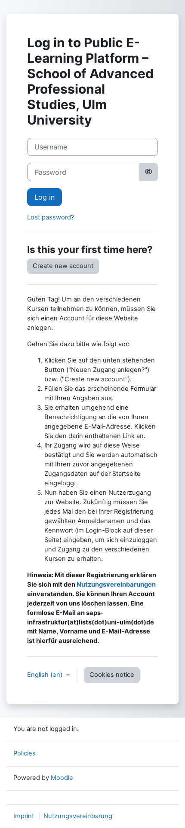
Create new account (63, 266)
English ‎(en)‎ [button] (45, 675)
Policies (24, 753)
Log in (44, 197)
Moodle (62, 778)
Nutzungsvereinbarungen (116, 584)
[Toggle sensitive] (148, 172)
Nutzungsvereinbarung (77, 816)
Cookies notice (111, 675)
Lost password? (50, 217)
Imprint (23, 816)
